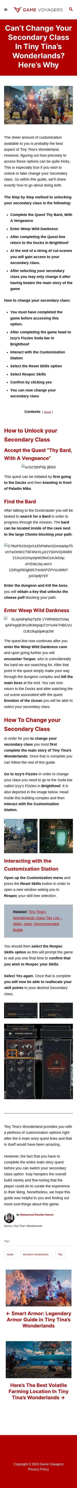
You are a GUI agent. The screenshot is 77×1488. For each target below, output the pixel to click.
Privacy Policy (38, 1469)
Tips (60, 1254)
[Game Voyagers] (38, 9)
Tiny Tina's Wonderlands (28, 1226)
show (47, 412)
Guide (10, 1254)
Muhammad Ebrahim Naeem (37, 1214)
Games (8, 1226)
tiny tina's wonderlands (35, 1254)
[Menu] (6, 9)
